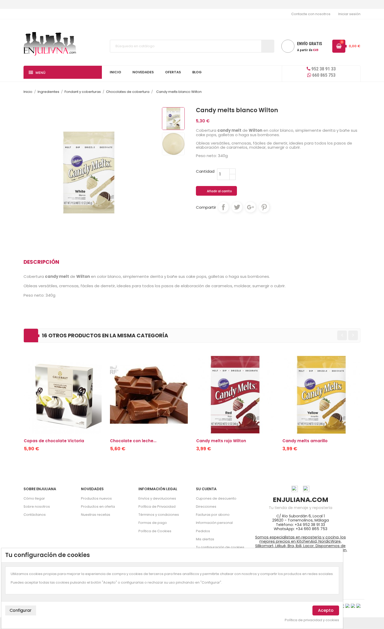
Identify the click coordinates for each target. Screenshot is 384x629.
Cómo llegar (34, 498)
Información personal (214, 522)
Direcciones (206, 506)
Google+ (250, 207)
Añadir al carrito (216, 191)
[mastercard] (358, 605)
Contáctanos (35, 514)
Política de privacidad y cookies (312, 620)
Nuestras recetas (95, 514)
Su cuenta (206, 489)
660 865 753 (323, 75)
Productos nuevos (96, 498)
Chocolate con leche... (133, 441)
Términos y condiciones (158, 514)
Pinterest (264, 207)
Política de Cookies (154, 531)
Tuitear (237, 207)
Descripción (41, 262)
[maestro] (353, 605)
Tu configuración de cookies (220, 547)
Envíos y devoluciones (157, 498)
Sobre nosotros (37, 506)
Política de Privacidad (157, 506)
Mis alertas (205, 539)
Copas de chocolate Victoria (54, 441)
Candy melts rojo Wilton (221, 441)
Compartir (223, 207)
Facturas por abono (213, 514)
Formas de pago (152, 522)
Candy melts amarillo (305, 441)
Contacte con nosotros (310, 13)
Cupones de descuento (216, 498)
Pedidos (203, 531)
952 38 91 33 (323, 68)
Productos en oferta (98, 506)
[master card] (347, 605)
